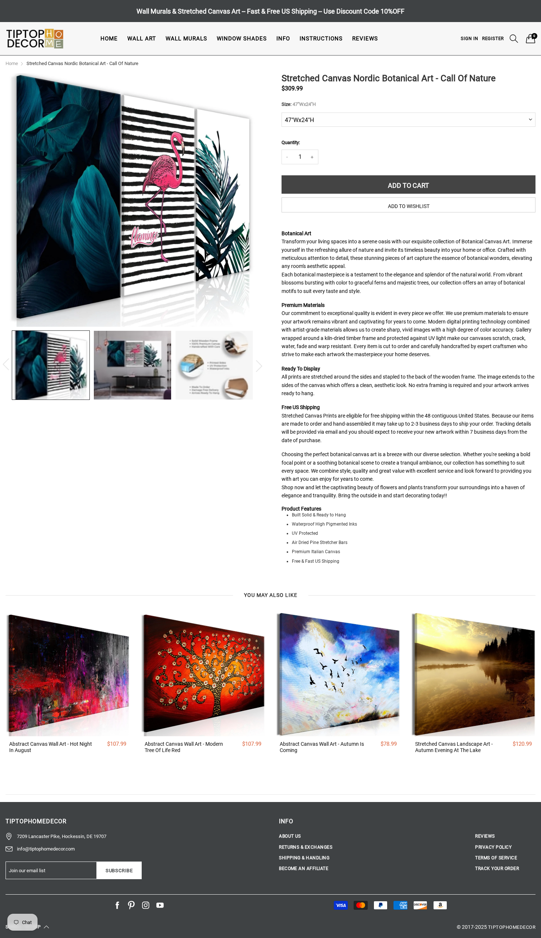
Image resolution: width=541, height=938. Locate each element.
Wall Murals (186, 38)
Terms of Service (496, 857)
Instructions (321, 38)
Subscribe (119, 870)
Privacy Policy (493, 847)
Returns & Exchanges (305, 847)
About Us (290, 836)
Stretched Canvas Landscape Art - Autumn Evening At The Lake (454, 747)
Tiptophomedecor (511, 927)
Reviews (365, 38)
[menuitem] (109, 38)
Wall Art (141, 38)
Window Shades (242, 38)
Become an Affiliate (303, 868)
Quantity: (291, 142)
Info (283, 38)
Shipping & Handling (304, 857)
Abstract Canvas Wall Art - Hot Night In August (50, 747)
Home (109, 38)
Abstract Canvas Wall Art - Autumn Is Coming (322, 747)
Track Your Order (497, 868)
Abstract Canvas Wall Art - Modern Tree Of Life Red (184, 747)
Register (493, 38)
